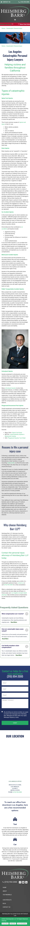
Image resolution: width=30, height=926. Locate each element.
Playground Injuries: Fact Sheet (16, 438)
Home (3, 28)
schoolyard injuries (10, 388)
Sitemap (4, 920)
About (5, 891)
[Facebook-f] (20, 882)
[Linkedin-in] (26, 882)
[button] (15, 19)
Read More (14, 622)
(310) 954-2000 (8, 585)
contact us (21, 583)
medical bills (10, 463)
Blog (4, 903)
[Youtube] (23, 882)
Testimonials (7, 894)
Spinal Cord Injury (17, 432)
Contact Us (6, 907)
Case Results (7, 900)
